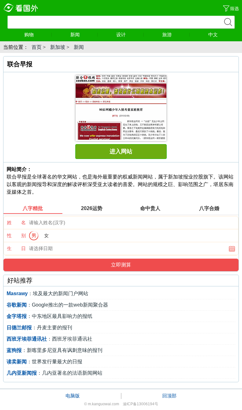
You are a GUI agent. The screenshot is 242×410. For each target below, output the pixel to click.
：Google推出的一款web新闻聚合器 (57, 305)
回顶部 (169, 395)
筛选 (234, 8)
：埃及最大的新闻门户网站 (47, 293)
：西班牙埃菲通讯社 (49, 339)
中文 (213, 34)
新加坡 (57, 47)
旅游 (167, 34)
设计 (121, 34)
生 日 (16, 248)
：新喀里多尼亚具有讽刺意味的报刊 (54, 350)
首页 (37, 47)
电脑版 (73, 395)
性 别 (16, 235)
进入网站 (121, 151)
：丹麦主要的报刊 (39, 327)
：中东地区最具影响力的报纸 (49, 316)
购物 (29, 34)
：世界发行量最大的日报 (44, 361)
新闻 (75, 34)
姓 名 (16, 222)
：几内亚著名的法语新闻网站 (54, 373)
